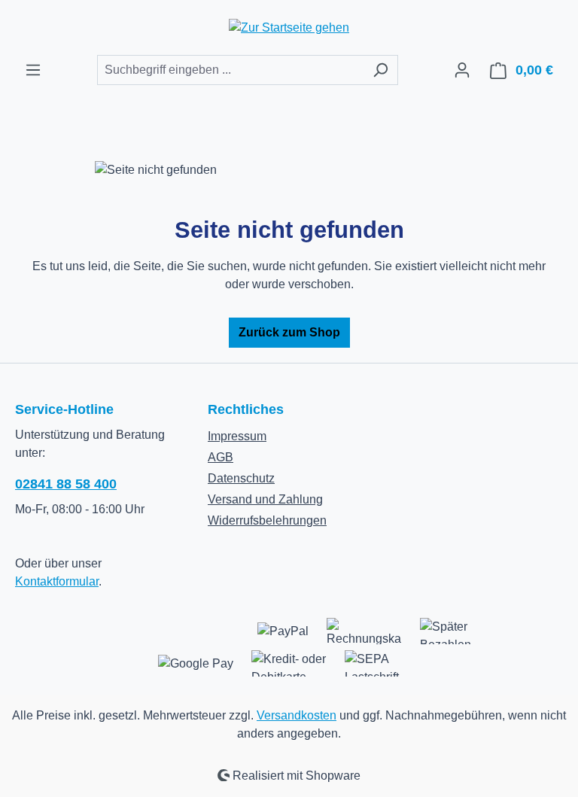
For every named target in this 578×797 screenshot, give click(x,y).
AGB (220, 457)
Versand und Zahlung (265, 499)
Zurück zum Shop (289, 332)
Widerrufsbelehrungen (267, 520)
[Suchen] (380, 70)
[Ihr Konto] (462, 70)
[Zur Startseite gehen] (289, 27)
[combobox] (230, 70)
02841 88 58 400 (66, 483)
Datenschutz (241, 478)
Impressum (237, 436)
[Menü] (33, 70)
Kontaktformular (57, 581)
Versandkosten (296, 715)
